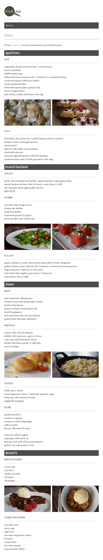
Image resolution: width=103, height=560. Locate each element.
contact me (16, 45)
